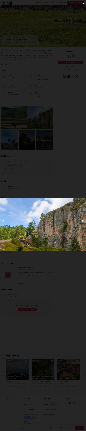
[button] (3, 221)
